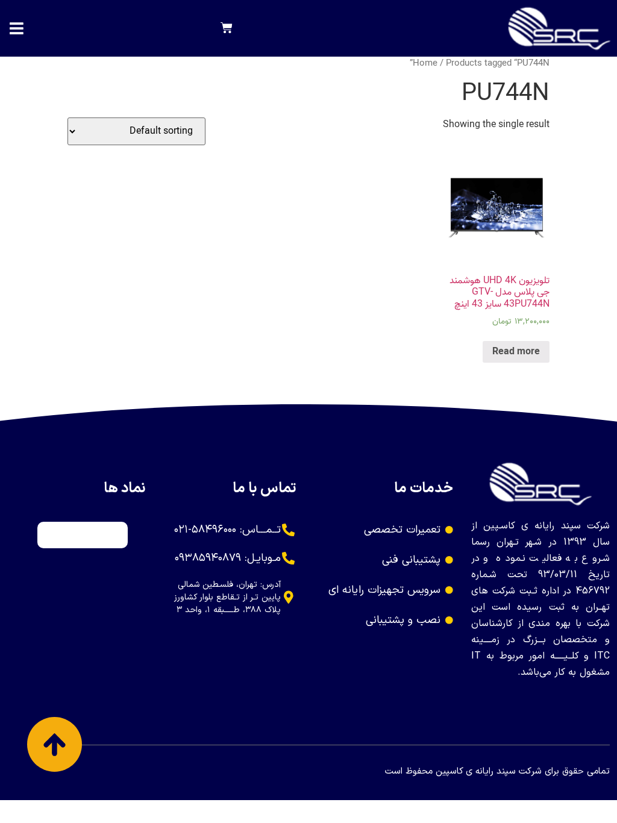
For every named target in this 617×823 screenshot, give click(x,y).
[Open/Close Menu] (16, 28)
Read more (516, 352)
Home (425, 63)
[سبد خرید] (226, 28)
